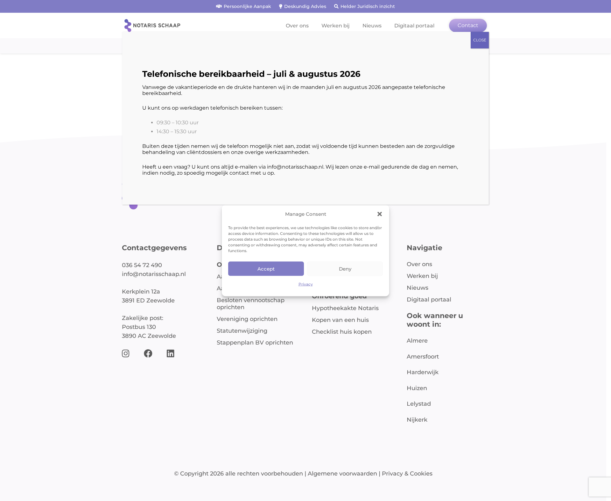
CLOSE (479, 40)
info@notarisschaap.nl (295, 167)
